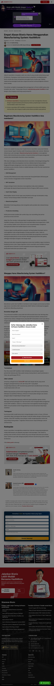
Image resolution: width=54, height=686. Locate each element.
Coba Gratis (27, 361)
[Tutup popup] (42, 324)
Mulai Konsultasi (28, 357)
